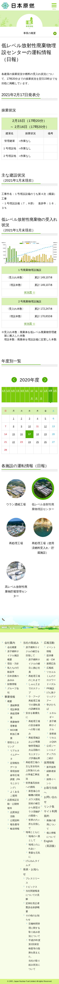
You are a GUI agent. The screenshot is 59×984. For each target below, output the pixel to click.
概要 (9, 701)
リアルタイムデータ (14, 754)
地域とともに (32, 832)
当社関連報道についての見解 (32, 895)
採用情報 (49, 762)
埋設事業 (14, 709)
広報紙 (50, 667)
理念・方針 (13, 663)
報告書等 (14, 824)
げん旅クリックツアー (51, 696)
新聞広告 (51, 663)
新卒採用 (51, 767)
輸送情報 (14, 828)
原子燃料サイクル (52, 725)
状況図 (28, 292)
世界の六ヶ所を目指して (34, 824)
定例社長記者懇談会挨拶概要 (32, 907)
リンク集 (49, 806)
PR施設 (50, 688)
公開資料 (14, 820)
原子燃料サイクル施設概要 (13, 655)
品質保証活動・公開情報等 (13, 803)
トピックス (31, 886)
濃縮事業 (14, 705)
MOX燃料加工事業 (14, 734)
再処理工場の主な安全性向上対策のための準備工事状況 (32, 770)
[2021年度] (45, 379)
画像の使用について (51, 824)
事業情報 (29, 26)
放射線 (52, 733)
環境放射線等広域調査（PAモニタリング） (15, 779)
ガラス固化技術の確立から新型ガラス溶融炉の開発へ (34, 807)
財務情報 (12, 684)
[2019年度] (14, 379)
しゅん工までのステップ (34, 688)
